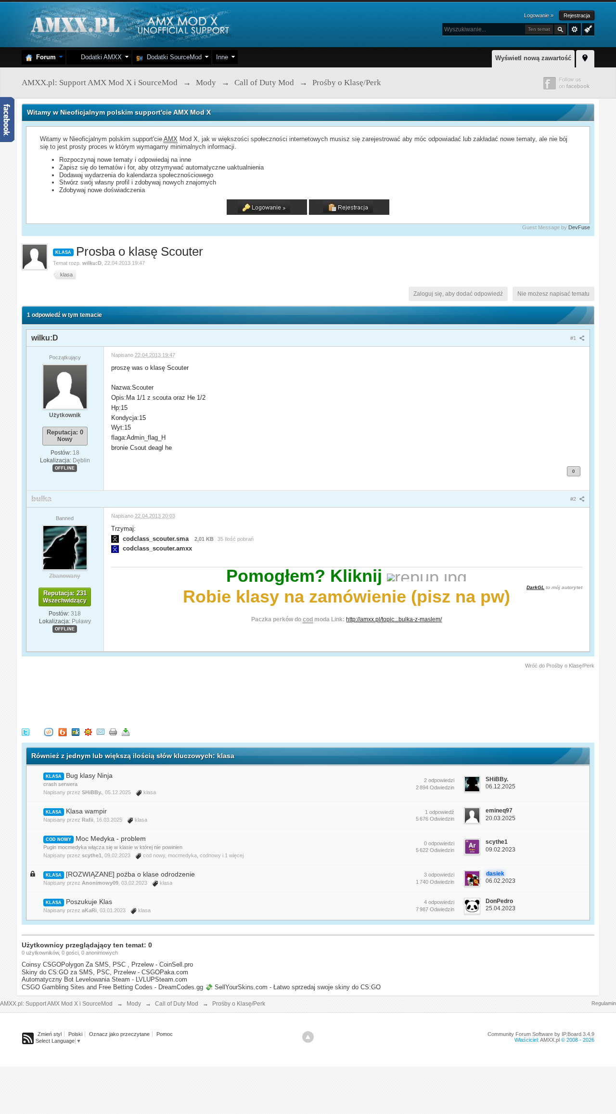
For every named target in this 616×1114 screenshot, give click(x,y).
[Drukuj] (113, 731)
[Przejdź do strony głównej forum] (129, 23)
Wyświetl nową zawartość (533, 58)
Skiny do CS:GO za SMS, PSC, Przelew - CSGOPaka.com (105, 972)
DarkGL (535, 587)
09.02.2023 (500, 849)
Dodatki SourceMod (172, 57)
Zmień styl (50, 1034)
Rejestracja (577, 15)
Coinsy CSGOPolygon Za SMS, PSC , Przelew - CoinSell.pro (107, 964)
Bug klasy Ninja (89, 775)
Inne (222, 57)
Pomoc (164, 1034)
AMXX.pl (550, 1040)
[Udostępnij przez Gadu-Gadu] (88, 731)
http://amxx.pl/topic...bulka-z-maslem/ (394, 619)
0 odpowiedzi (439, 843)
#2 (574, 499)
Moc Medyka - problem (111, 838)
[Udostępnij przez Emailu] (100, 731)
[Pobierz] (125, 731)
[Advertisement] (197, 696)
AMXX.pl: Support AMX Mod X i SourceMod (56, 1003)
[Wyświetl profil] (65, 386)
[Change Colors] (587, 28)
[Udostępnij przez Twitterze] (25, 731)
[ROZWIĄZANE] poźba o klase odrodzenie (130, 874)
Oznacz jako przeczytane (119, 1034)
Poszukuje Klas (89, 901)
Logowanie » (538, 15)
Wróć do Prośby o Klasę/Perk (559, 665)
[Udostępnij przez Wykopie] (48, 731)
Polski (75, 1034)
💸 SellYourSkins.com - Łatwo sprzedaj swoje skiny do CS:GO (293, 987)
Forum (44, 57)
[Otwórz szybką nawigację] (585, 57)
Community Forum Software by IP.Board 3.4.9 (541, 1034)
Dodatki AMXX (99, 57)
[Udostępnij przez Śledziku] (75, 731)
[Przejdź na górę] (308, 1037)
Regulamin (603, 1003)
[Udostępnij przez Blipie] (62, 731)
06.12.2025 (500, 786)
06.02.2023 (500, 881)
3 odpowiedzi (439, 875)
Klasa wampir (86, 811)
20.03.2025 (500, 818)
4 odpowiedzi (439, 902)
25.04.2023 (500, 908)
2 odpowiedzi (439, 780)
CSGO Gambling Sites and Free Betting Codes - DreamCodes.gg (112, 987)
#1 (574, 338)
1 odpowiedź (439, 812)
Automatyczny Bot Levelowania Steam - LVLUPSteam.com (104, 979)
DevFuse (579, 227)
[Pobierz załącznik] (115, 538)
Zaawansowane (574, 29)
